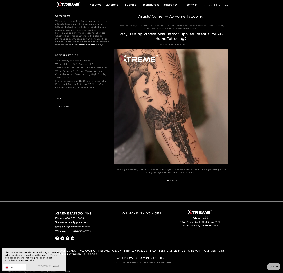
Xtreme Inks (68, 4)
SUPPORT (90, 254)
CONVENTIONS (214, 250)
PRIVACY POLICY (135, 250)
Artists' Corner (151, 16)
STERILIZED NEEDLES (152, 28)
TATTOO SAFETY (192, 28)
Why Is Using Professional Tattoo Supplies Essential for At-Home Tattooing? (171, 36)
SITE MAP (194, 250)
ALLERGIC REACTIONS (126, 26)
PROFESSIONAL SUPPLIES (213, 26)
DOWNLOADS (66, 250)
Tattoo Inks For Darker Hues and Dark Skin (81, 67)
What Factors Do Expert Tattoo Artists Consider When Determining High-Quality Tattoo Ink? (80, 74)
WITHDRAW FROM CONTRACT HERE (141, 258)
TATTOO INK (166, 28)
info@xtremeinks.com (83, 44)
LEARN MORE (171, 180)
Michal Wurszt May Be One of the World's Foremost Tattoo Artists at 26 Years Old (80, 82)
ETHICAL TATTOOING (162, 26)
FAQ (153, 250)
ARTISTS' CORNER (69, 254)
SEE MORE (63, 106)
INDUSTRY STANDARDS (179, 26)
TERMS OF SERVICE (172, 250)
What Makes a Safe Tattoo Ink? (74, 64)
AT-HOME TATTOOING (144, 26)
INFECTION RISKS (195, 26)
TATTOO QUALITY (178, 28)
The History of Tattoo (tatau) (72, 60)
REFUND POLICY (109, 250)
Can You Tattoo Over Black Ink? (74, 87)
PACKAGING (87, 250)
